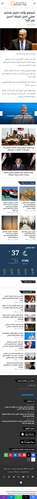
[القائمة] (2, 4)
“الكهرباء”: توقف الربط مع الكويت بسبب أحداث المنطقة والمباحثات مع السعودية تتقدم (10, 234)
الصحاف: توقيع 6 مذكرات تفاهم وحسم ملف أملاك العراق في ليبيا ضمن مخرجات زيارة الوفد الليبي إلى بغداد (10, 206)
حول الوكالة (16, 472)
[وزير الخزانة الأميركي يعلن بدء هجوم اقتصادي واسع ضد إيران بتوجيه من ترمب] (30, 308)
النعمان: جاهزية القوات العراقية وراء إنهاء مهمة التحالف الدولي (12, 334)
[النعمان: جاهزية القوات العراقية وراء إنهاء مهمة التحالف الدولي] (30, 336)
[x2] (33, 459)
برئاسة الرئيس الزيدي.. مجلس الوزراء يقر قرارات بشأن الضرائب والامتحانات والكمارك (12, 317)
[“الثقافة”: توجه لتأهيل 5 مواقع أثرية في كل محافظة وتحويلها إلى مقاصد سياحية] (27, 194)
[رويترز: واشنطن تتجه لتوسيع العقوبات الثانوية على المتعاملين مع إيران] (30, 365)
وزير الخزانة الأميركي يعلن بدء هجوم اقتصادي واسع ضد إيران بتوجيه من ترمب (12, 307)
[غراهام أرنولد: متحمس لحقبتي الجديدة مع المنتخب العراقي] (30, 327)
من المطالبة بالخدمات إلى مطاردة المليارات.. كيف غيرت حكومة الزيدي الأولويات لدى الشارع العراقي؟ (12, 355)
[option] (18, 113)
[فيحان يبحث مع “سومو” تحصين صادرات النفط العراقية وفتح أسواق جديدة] (30, 299)
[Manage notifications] (32, 494)
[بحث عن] (35, 4)
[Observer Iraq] (18, 3)
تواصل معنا (10, 472)
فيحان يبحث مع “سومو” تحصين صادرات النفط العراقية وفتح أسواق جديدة (12, 298)
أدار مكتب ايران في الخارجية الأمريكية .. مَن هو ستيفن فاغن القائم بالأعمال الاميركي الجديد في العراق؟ (19, 119)
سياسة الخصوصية (25, 472)
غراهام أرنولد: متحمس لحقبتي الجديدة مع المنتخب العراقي (14, 325)
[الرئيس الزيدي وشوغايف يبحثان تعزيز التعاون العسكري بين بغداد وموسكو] (27, 223)
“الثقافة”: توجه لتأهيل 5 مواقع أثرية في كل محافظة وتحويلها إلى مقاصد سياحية (28, 205)
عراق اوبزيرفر (7, 469)
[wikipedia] (29, 459)
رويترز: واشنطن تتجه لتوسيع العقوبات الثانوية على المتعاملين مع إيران (13, 365)
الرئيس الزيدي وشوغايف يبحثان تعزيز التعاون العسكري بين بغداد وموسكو (28, 234)
